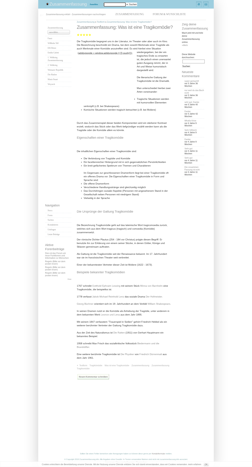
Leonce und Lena (110, 314)
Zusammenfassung (68, 4)
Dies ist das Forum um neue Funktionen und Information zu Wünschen (57, 255)
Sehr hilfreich (190, 130)
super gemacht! (191, 81)
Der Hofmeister (154, 296)
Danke (187, 111)
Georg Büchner (85, 303)
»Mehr (185, 45)
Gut (87, 34)
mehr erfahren (194, 464)
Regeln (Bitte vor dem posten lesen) (55, 262)
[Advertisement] (59, 144)
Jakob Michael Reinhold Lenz (108, 296)
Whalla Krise (190, 120)
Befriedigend (84, 34)
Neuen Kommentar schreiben (93, 377)
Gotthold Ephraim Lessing (106, 285)
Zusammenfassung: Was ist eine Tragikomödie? (129, 22)
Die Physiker (127, 354)
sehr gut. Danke (191, 102)
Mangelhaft (78, 34)
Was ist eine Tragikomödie (117, 365)
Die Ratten (119, 332)
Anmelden (94, 4)
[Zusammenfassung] (199, 4)
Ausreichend (81, 34)
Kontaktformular (158, 454)
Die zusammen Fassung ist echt (192, 168)
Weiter (69, 279)
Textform (101, 22)
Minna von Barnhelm (151, 285)
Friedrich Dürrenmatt (150, 354)
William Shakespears (159, 303)
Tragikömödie (95, 365)
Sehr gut (89, 34)
